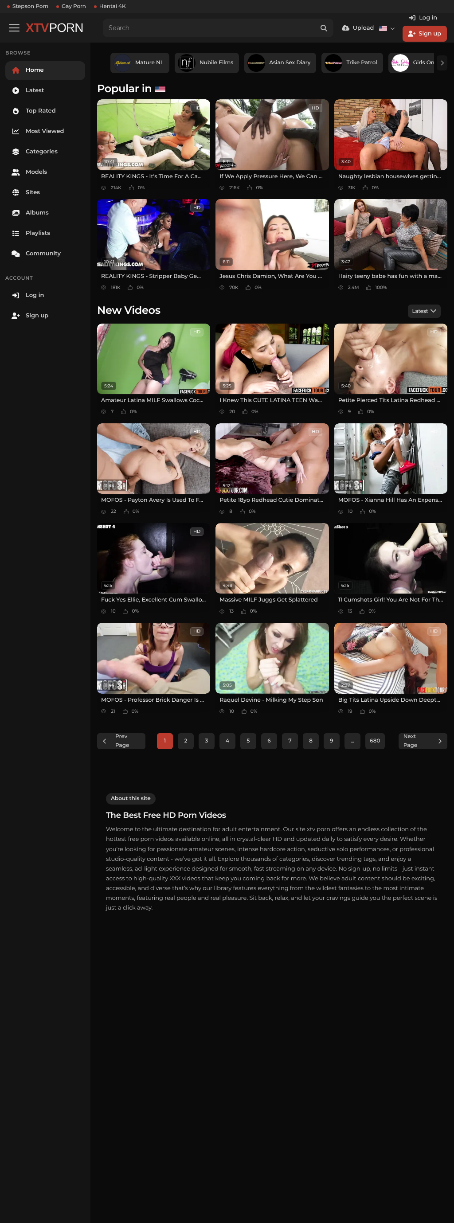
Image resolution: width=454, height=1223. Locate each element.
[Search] (324, 28)
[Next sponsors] (442, 62)
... (352, 741)
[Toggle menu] (14, 28)
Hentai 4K (112, 6)
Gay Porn (74, 6)
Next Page (410, 741)
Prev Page (122, 741)
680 (375, 741)
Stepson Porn (30, 6)
